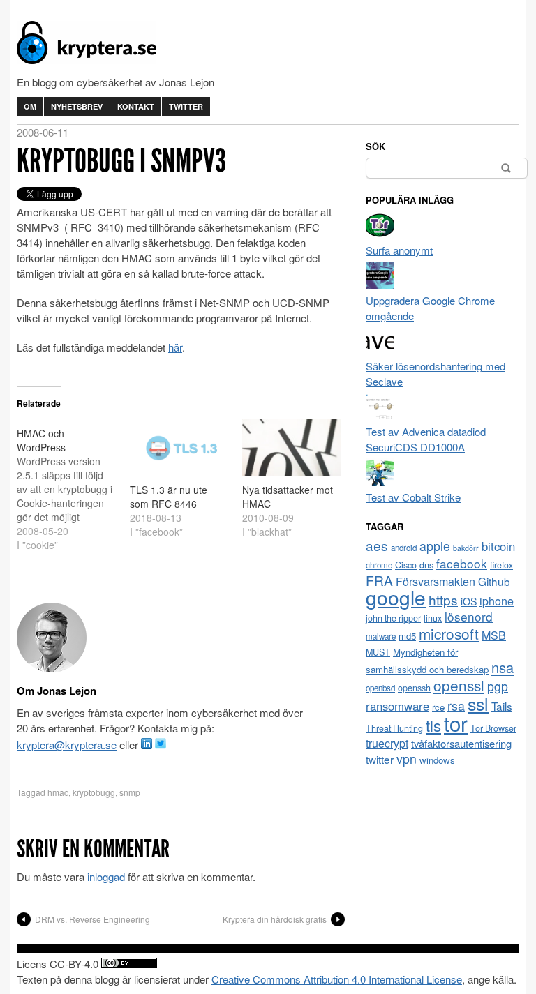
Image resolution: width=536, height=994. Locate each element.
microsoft (449, 633)
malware (381, 636)
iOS (469, 601)
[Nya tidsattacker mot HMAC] (291, 447)
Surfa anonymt (399, 250)
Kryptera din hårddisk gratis (275, 919)
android (404, 547)
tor (456, 722)
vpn (406, 758)
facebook (461, 563)
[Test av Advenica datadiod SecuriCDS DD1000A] (380, 416)
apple (434, 546)
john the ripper (393, 618)
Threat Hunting (394, 728)
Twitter (186, 106)
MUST (378, 652)
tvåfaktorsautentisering (461, 743)
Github (494, 581)
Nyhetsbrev (77, 106)
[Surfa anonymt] (380, 234)
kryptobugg (94, 792)
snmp (129, 792)
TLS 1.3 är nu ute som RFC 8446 (168, 497)
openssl (458, 685)
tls (433, 725)
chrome (379, 565)
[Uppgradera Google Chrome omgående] (380, 285)
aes (377, 545)
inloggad (106, 876)
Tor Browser (493, 728)
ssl (478, 703)
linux (433, 618)
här (175, 347)
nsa (502, 667)
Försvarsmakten (435, 581)
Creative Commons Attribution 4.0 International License (336, 979)
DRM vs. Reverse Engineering (92, 919)
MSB (494, 635)
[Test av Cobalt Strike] (380, 481)
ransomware (397, 706)
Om (30, 106)
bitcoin (498, 546)
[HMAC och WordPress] (73, 485)
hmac (57, 792)
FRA (379, 580)
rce (438, 707)
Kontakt (135, 106)
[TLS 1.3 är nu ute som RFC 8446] (179, 447)
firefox (501, 565)
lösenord (469, 616)
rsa (456, 705)
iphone (496, 601)
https (443, 599)
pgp (497, 686)
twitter (380, 759)
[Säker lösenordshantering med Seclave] (380, 350)
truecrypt (387, 743)
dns (426, 565)
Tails (501, 706)
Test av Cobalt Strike (413, 497)
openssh (414, 688)
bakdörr (466, 548)
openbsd (380, 687)
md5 (407, 635)
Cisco (406, 565)
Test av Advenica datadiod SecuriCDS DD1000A (426, 439)
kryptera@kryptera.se (67, 744)
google (396, 597)
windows (437, 760)
